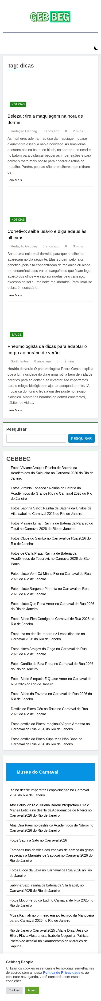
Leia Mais (15, 180)
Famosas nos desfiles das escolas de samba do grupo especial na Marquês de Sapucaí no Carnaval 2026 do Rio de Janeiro (51, 855)
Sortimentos (20, 361)
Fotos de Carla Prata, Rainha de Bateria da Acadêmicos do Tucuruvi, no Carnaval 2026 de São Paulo (50, 558)
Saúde (16, 334)
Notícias (18, 104)
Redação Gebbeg (24, 131)
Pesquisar (16, 429)
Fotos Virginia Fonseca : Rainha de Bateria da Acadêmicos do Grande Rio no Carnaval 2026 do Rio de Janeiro (51, 493)
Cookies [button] (14, 990)
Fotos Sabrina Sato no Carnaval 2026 (38, 840)
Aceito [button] (32, 990)
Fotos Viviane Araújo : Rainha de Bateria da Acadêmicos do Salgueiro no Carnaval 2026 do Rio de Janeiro (52, 473)
